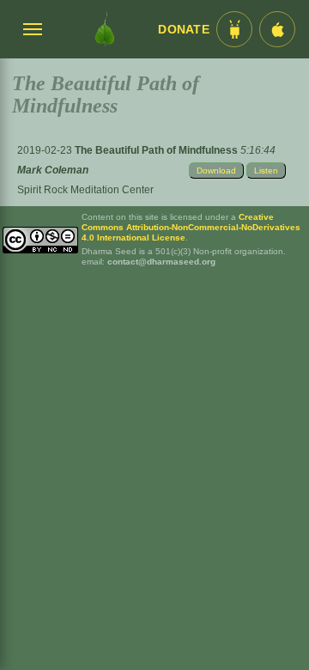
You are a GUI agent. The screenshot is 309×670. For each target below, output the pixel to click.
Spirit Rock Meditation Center (85, 190)
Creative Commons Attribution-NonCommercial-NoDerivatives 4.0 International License (191, 227)
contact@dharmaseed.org (161, 261)
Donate (183, 29)
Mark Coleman (52, 170)
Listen (266, 170)
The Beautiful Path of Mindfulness (157, 150)
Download (216, 170)
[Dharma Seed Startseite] (105, 29)
